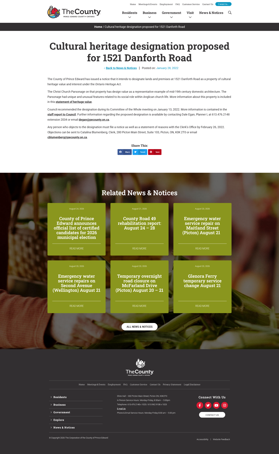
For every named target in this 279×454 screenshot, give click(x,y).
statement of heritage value (74, 102)
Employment (166, 4)
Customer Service (191, 4)
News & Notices (211, 12)
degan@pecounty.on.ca (94, 119)
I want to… (223, 4)
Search (229, 12)
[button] (125, 152)
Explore (58, 419)
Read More (77, 248)
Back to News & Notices (121, 68)
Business (149, 12)
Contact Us (207, 4)
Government (171, 12)
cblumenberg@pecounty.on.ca (67, 137)
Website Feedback (221, 439)
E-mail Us (121, 408)
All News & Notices (140, 326)
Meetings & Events (148, 4)
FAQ (178, 4)
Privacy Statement (172, 384)
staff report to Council (61, 114)
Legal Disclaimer (192, 384)
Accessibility (202, 439)
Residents (129, 12)
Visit (190, 12)
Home (133, 4)
